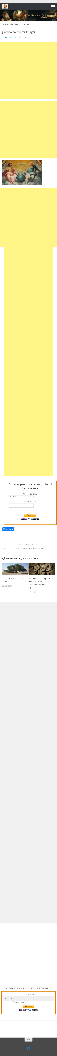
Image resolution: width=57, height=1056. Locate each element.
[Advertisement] (28, 70)
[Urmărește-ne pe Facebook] (28, 1048)
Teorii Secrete (10, 37)
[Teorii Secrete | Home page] (6, 6)
